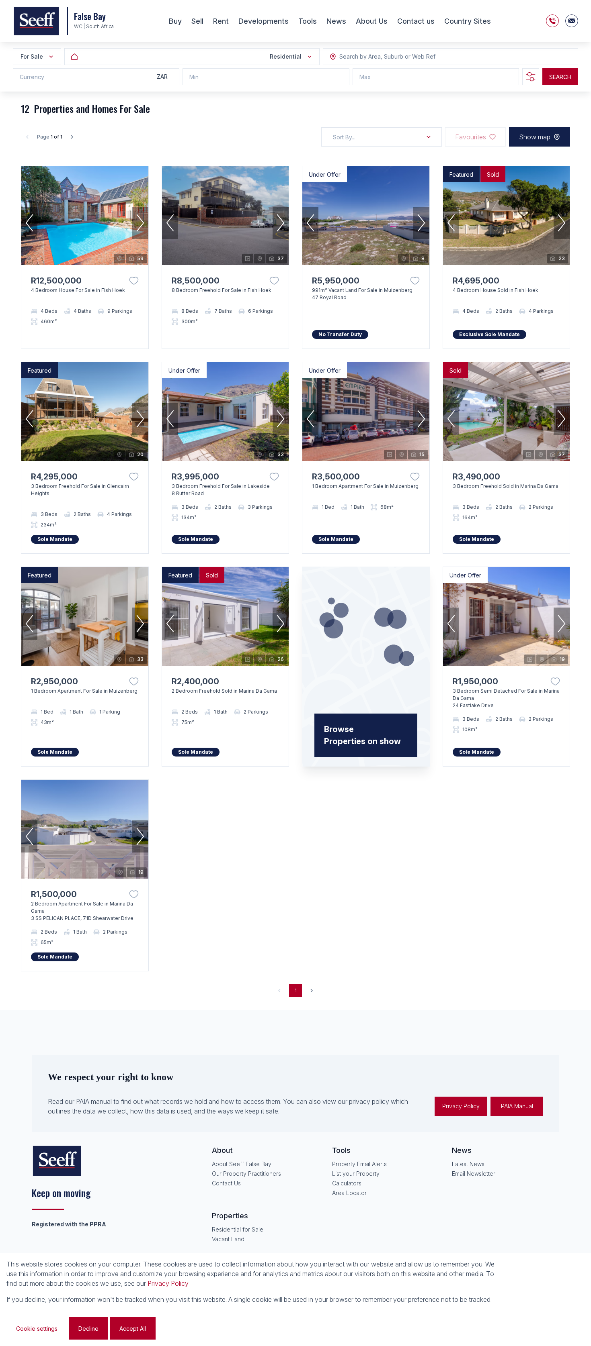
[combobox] (383, 56)
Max (365, 76)
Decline (88, 1328)
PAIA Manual (517, 1106)
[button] (29, 223)
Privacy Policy (461, 1106)
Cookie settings (36, 1328)
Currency (32, 76)
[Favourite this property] (134, 281)
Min (194, 76)
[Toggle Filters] (530, 76)
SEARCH (560, 76)
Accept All (132, 1328)
